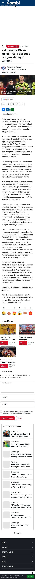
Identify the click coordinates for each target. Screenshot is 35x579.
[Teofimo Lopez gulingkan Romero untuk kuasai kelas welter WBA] (8, 357)
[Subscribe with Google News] (8, 99)
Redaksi (19, 67)
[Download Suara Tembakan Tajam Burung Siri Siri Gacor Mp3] (17, 515)
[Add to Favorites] (8, 104)
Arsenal (4, 290)
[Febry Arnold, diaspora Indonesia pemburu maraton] (8, 334)
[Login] (10, 6)
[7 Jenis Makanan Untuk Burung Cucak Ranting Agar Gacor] (17, 444)
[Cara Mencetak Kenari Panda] (17, 525)
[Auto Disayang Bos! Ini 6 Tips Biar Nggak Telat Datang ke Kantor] (17, 434)
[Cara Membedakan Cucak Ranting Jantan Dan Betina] (17, 454)
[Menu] (3, 2)
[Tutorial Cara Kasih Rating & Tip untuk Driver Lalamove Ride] (17, 485)
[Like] (3, 104)
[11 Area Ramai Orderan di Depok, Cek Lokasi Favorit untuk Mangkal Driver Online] (17, 505)
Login (19, 418)
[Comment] (13, 104)
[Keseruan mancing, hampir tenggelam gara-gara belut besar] (17, 495)
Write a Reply (6, 371)
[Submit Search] (2, 6)
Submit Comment (7, 418)
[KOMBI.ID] (13, 2)
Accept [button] (30, 576)
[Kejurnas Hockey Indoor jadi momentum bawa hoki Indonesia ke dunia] (27, 334)
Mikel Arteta (27, 287)
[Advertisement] (17, 24)
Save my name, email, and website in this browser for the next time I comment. (18, 413)
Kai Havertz (16, 287)
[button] (6, 6)
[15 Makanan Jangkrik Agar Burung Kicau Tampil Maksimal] (17, 474)
